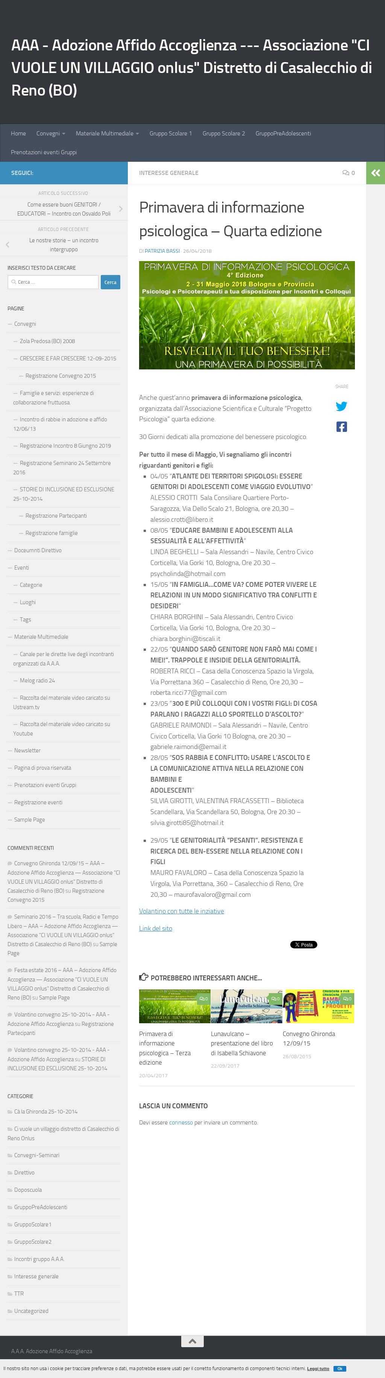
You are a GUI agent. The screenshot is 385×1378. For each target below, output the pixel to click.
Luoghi (28, 602)
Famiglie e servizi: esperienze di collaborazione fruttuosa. (53, 398)
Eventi (21, 567)
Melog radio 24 (37, 680)
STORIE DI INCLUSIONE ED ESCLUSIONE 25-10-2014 (63, 494)
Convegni (48, 133)
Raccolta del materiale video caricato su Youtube (61, 729)
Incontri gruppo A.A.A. (39, 1259)
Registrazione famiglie (52, 533)
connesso (181, 1122)
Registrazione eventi (38, 802)
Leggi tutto (318, 1368)
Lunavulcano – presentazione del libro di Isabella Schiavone (242, 1043)
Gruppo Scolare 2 (224, 133)
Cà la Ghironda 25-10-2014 (45, 1111)
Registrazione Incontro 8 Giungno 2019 (65, 445)
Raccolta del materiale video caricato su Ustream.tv (61, 702)
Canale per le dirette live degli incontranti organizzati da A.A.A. (63, 659)
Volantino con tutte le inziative (181, 911)
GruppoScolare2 (33, 1241)
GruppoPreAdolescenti (283, 133)
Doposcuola (28, 1190)
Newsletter (27, 750)
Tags (25, 619)
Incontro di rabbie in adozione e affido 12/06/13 (60, 424)
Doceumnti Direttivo (38, 550)
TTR (19, 1293)
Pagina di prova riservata (42, 767)
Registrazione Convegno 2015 (61, 375)
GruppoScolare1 (33, 1224)
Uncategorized (31, 1311)
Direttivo (24, 1172)
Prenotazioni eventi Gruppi (44, 152)
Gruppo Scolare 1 (171, 133)
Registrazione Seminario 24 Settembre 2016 (62, 468)
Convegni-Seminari (36, 1155)
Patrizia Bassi (162, 251)
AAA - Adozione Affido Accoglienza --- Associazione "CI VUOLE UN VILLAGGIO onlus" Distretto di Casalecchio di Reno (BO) (191, 68)
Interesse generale (169, 172)
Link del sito (155, 928)
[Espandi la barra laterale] (375, 173)
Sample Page (29, 819)
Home (18, 133)
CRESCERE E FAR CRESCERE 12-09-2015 (68, 358)
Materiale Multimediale (104, 133)
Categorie (31, 585)
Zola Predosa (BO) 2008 (47, 341)
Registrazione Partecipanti (56, 515)
